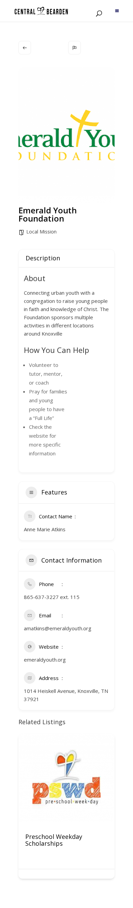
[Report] (74, 47)
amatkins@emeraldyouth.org (57, 628)
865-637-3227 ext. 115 (51, 597)
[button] (23, 808)
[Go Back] (24, 47)
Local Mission (41, 231)
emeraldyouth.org (45, 659)
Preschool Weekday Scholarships (53, 839)
